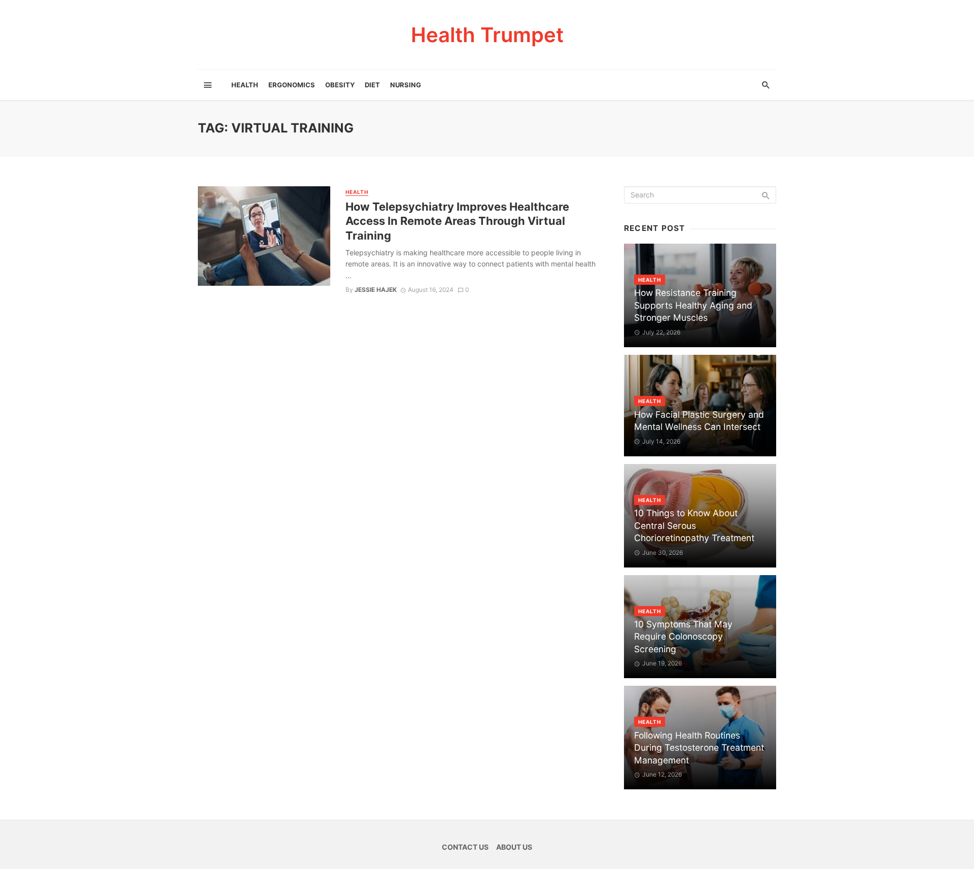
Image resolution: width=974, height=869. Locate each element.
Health (244, 85)
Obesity (340, 85)
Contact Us (465, 847)
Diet (372, 85)
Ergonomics (291, 85)
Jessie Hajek (376, 289)
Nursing (405, 85)
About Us (514, 847)
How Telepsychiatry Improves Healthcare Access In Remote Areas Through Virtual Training (457, 221)
